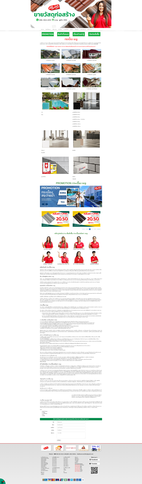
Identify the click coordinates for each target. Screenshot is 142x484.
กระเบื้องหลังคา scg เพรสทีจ (71, 60)
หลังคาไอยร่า (43, 461)
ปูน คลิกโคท (43, 176)
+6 (66, 458)
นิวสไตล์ (43, 412)
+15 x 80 (66, 462)
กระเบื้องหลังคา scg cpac (50, 60)
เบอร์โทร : (52, 427)
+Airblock (42, 474)
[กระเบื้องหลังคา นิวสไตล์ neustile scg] (50, 82)
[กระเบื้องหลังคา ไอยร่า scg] (71, 82)
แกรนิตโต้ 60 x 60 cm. (76, 112)
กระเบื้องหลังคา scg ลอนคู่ (50, 74)
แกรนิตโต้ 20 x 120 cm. (76, 123)
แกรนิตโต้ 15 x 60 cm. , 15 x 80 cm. (78, 119)
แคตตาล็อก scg (83, 29)
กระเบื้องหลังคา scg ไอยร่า (71, 88)
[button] (44, 196)
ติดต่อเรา (71, 29)
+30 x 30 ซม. (54, 459)
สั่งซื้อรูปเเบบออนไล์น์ (79, 357)
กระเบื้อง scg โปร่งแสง (45, 468)
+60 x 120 (66, 466)
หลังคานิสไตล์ (43, 460)
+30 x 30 (54, 468)
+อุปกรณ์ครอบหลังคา (44, 470)
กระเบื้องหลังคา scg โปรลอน (71, 74)
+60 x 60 (54, 471)
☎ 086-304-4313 (58, 454)
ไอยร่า (43, 414)
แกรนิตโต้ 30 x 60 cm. (76, 114)
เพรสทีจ (43, 415)
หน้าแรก (42, 29)
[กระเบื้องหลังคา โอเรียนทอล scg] (91, 82)
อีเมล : (53, 424)
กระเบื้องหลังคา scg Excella (91, 60)
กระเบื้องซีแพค (44, 413)
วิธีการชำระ (77, 459)
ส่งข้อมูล (58, 440)
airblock (73, 176)
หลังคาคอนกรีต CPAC (45, 458)
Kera (42, 114)
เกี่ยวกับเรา (77, 29)
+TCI (64, 468)
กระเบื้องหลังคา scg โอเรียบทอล (91, 88)
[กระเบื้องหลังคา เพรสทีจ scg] (71, 53)
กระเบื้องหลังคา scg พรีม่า (91, 74)
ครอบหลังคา (43, 469)
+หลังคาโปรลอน (43, 467)
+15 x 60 (54, 466)
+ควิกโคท (65, 472)
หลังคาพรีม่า (43, 466)
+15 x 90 (66, 463)
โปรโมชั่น (60, 29)
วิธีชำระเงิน (55, 29)
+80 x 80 (54, 472)
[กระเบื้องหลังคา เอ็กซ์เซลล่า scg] (91, 53)
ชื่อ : (53, 422)
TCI (42, 112)
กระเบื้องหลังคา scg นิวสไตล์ (50, 88)
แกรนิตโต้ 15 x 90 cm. (76, 121)
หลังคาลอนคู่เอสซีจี (44, 463)
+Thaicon (42, 473)
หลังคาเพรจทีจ (43, 459)
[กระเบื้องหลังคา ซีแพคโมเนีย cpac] (50, 53)
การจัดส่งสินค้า (66, 29)
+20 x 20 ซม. (54, 458)
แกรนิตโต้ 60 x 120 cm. (76, 126)
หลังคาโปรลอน (44, 411)
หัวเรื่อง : (52, 430)
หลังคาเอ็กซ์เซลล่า (44, 462)
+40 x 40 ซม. (54, 462)
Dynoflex (73, 150)
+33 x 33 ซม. (54, 461)
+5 (54, 463)
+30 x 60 (54, 460)
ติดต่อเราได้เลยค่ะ (43, 361)
